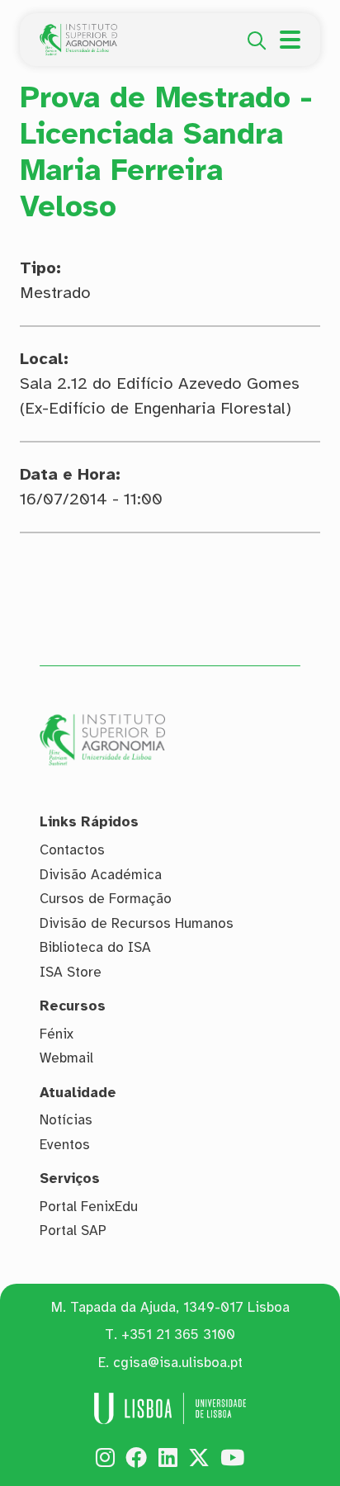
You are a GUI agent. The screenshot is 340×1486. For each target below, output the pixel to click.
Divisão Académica (101, 874)
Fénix (56, 1034)
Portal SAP (73, 1230)
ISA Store (71, 972)
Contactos (72, 850)
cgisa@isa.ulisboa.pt (178, 1362)
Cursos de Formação (106, 898)
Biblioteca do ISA (95, 947)
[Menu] (290, 40)
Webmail (66, 1058)
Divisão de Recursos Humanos (137, 923)
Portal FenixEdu (89, 1206)
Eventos (65, 1144)
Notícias (66, 1120)
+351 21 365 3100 (178, 1334)
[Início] (78, 33)
